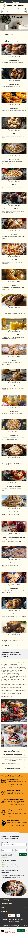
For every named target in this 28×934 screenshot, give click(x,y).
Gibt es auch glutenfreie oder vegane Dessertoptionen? (12, 759)
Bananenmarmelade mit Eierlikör (14, 334)
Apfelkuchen (14, 184)
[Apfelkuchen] (14, 174)
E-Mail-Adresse (5, 842)
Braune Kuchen (14, 562)
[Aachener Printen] (14, 73)
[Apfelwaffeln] (14, 249)
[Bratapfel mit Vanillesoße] (14, 475)
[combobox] (12, 11)
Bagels (14, 285)
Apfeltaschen (14, 234)
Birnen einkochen (14, 411)
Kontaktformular (19, 919)
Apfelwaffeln (14, 259)
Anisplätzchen (14, 133)
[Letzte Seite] (18, 41)
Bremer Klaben (14, 588)
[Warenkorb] (25, 8)
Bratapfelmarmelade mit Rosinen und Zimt (14, 537)
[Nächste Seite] (16, 41)
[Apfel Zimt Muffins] (14, 49)
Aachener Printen (14, 84)
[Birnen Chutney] (14, 375)
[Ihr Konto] (21, 8)
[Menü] (3, 8)
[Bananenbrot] (14, 300)
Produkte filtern (8, 34)
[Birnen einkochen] (14, 400)
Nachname (18, 848)
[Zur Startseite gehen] (14, 5)
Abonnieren (23, 854)
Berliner (14, 360)
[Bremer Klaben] (14, 577)
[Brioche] (14, 603)
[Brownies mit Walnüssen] (14, 627)
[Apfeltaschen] (14, 223)
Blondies (14, 460)
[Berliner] (14, 349)
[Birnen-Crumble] (14, 424)
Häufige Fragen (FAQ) (8, 919)
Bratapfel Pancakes (14, 511)
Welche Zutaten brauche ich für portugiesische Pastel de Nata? (12, 767)
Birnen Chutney (14, 385)
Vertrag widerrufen (14, 921)
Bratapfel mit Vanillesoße (14, 486)
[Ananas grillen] (14, 97)
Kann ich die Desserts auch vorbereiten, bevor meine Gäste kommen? (12, 755)
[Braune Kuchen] (14, 552)
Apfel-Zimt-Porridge (14, 159)
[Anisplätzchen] (14, 123)
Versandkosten (22, 925)
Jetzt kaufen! (21, 930)
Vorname (3, 848)
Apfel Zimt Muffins (14, 60)
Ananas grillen (14, 108)
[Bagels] (14, 274)
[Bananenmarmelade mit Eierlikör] (14, 324)
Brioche (14, 614)
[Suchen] (25, 11)
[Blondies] (14, 450)
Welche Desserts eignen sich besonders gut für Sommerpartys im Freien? (12, 750)
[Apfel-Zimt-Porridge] (14, 148)
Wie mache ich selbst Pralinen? (9, 763)
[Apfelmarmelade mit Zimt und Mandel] (14, 198)
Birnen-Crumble (14, 435)
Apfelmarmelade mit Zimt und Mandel (14, 208)
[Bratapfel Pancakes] (14, 501)
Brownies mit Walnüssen (14, 638)
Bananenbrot (14, 310)
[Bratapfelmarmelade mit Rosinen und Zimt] (14, 526)
